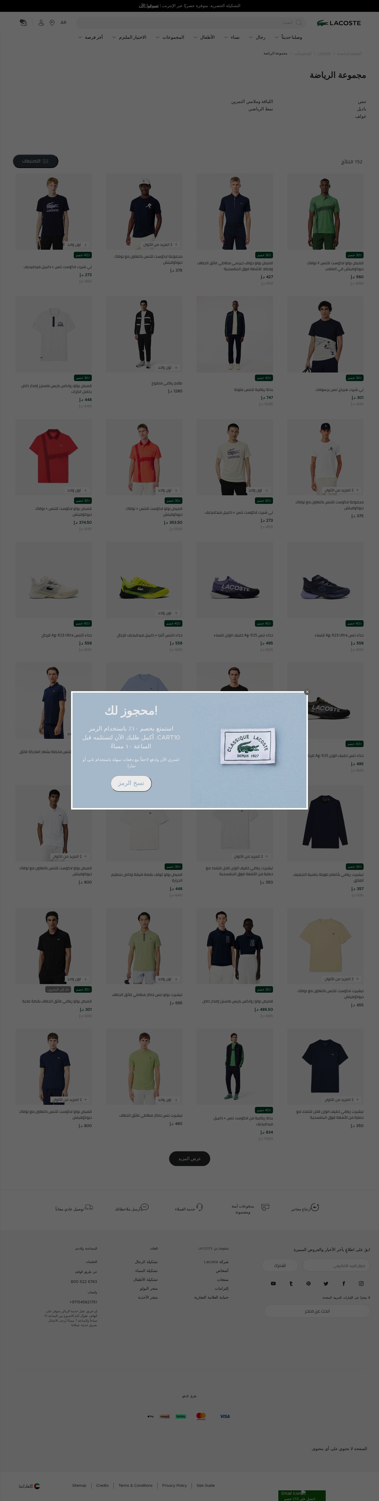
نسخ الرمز (131, 783)
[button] (307, 692)
